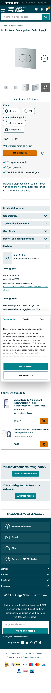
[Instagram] (35, 642)
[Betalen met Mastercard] (37, 665)
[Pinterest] (31, 642)
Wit (30, 111)
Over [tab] (42, 319)
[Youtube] (27, 642)
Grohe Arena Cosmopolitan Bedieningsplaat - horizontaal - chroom (25, 288)
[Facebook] (22, 642)
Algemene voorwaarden (34, 653)
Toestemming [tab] (9, 319)
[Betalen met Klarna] (25, 671)
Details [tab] (26, 319)
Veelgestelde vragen (22, 526)
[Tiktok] (40, 642)
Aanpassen (24, 375)
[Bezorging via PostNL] (7, 664)
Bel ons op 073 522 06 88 (24, 559)
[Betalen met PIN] (44, 665)
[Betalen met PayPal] (19, 671)
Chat (14, 548)
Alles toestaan (25, 366)
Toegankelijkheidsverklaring (33, 657)
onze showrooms (17, 186)
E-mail (15, 537)
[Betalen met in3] (32, 671)
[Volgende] (44, 58)
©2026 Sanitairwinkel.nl (14, 653)
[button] (43, 153)
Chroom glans (16, 123)
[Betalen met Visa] (24, 665)
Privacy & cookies (13, 657)
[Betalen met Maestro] (31, 665)
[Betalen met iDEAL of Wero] (15, 665)
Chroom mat (15, 129)
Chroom (13, 111)
